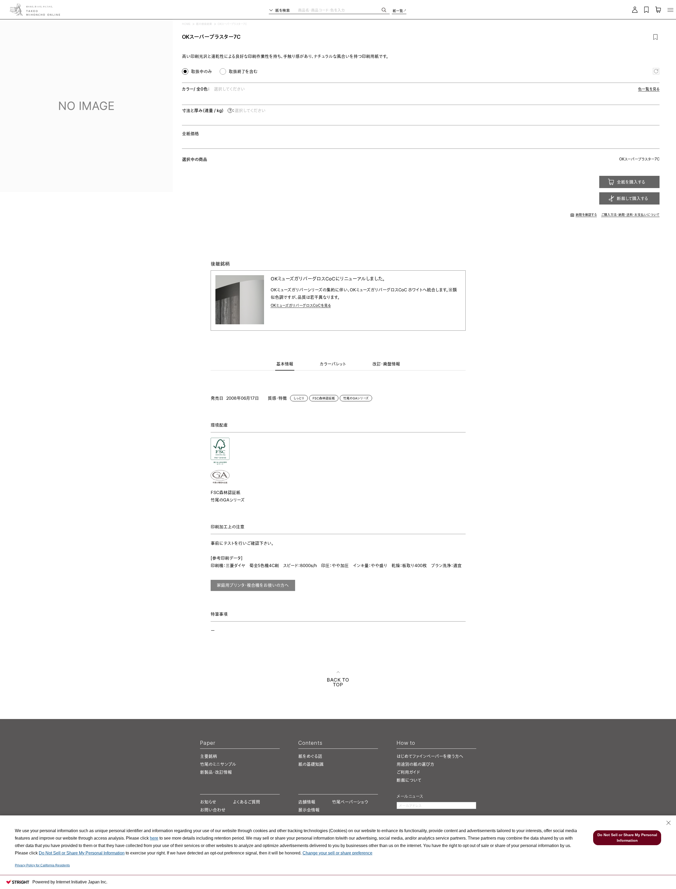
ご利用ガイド (408, 772)
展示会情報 (309, 810)
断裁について (409, 780)
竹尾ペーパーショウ (350, 802)
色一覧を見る (649, 89)
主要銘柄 (208, 756)
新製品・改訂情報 (216, 772)
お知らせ (208, 802)
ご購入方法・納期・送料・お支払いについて (630, 215)
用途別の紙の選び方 (415, 764)
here (154, 838)
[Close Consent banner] (668, 823)
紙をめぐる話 (310, 756)
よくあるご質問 (246, 802)
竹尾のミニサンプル (218, 764)
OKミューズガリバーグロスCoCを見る (301, 305)
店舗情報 (306, 802)
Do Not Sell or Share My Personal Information (82, 853)
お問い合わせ (213, 810)
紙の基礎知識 (311, 764)
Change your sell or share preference (337, 853)
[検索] (384, 10)
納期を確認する (586, 215)
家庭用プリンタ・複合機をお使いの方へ (253, 585)
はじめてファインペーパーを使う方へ (430, 756)
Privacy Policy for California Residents (42, 865)
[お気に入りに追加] (655, 37)
